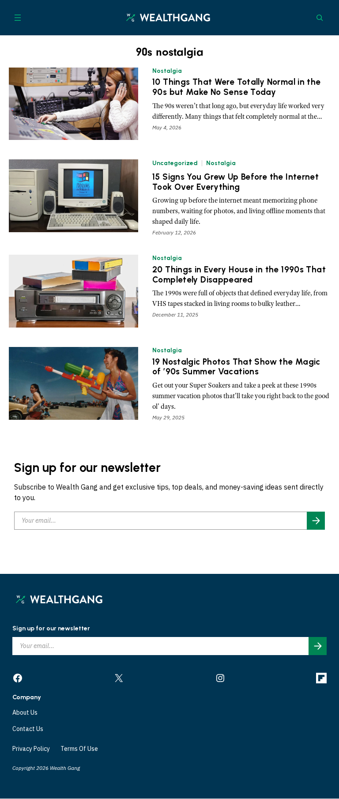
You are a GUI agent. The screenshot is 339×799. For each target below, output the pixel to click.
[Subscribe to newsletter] (316, 521)
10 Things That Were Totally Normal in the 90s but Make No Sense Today (236, 87)
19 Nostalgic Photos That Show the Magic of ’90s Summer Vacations (236, 367)
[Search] (319, 17)
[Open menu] (17, 17)
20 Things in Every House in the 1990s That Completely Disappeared (239, 275)
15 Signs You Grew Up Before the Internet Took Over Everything (235, 182)
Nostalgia (167, 71)
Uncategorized (175, 163)
